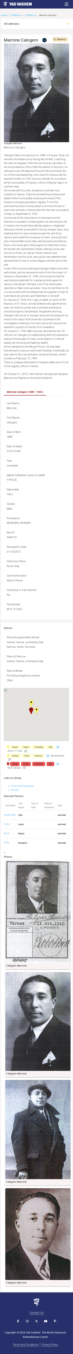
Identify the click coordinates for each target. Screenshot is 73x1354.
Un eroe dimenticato (22, 786)
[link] (16, 4)
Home (4, 15)
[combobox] (33, 24)
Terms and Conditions (25, 1344)
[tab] (25, 391)
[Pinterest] (54, 1321)
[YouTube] (45, 1321)
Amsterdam (10, 815)
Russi (7, 833)
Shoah (15, 789)
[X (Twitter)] (36, 1321)
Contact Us (36, 1312)
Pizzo (7, 824)
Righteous (30, 15)
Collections (15, 15)
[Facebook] (18, 1321)
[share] (44, 40)
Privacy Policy (50, 1344)
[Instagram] (27, 1321)
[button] (66, 4)
